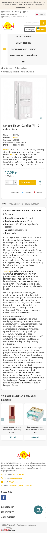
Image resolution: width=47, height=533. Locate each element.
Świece (6, 149)
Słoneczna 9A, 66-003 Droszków (20, 486)
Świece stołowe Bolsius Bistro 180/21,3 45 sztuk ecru (35, 430)
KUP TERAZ (26, 7)
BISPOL (16, 137)
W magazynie (8, 142)
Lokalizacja (17, 12)
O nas (27, 12)
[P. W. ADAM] (7, 26)
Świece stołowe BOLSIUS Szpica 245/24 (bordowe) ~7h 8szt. (12, 430)
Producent (7, 137)
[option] (12, 421)
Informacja (7, 140)
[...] (17, 471)
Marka (5, 135)
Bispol (13, 154)
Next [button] (44, 419)
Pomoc (13, 14)
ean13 (5, 145)
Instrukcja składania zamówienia (14, 17)
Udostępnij (15, 192)
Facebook (3, 497)
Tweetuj (28, 192)
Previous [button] (2, 419)
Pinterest (39, 192)
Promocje (5, 12)
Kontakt (6, 14)
